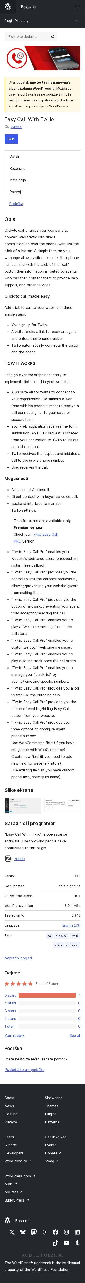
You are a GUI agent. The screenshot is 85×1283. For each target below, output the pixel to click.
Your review (14, 1035)
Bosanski (22, 1220)
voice (58, 945)
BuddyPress (17, 1200)
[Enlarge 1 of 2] (34, 804)
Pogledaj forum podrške (24, 1069)
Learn (9, 1137)
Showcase (53, 1097)
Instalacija (17, 180)
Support (11, 1145)
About (10, 1097)
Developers (14, 1153)
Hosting (11, 1114)
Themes (51, 1106)
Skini (11, 139)
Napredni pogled (18, 958)
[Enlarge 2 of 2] (74, 804)
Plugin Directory (17, 21)
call (50, 936)
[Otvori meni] (77, 7)
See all (75, 1035)
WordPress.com (20, 1176)
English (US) (71, 925)
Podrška (16, 203)
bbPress (14, 1192)
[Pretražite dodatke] (52, 36)
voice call (72, 945)
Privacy (11, 1122)
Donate (53, 1153)
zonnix (16, 126)
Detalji (14, 156)
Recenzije (17, 168)
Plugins (50, 1114)
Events (50, 1145)
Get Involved (56, 1137)
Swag (52, 1161)
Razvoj (15, 192)
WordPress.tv (18, 1161)
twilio (75, 936)
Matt (11, 1184)
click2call (62, 936)
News (9, 1106)
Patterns (52, 1122)
